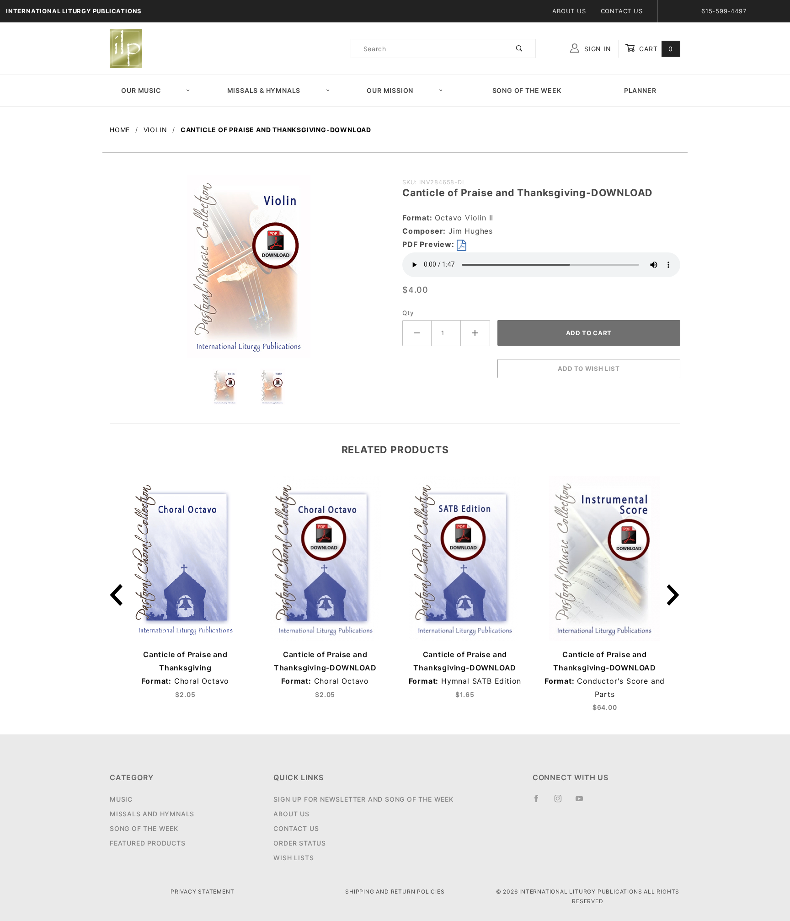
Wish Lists (293, 858)
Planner (640, 90)
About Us (569, 11)
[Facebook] (540, 802)
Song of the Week (526, 90)
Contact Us (622, 11)
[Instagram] (562, 802)
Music (121, 799)
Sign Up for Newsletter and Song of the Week (363, 799)
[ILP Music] (126, 48)
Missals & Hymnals (264, 90)
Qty (408, 312)
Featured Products (148, 843)
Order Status (299, 843)
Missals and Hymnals (152, 814)
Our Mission (390, 90)
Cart (655, 49)
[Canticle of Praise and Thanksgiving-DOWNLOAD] (248, 270)
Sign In (596, 49)
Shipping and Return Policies (394, 891)
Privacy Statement (203, 891)
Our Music (140, 90)
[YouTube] (583, 802)
